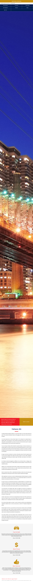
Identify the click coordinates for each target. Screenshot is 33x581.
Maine (27, 7)
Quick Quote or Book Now (16, 1)
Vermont (16, 7)
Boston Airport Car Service (5, 3)
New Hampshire (5, 7)
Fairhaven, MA (13, 3)
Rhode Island (27, 5)
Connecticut (16, 5)
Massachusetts (5, 5)
